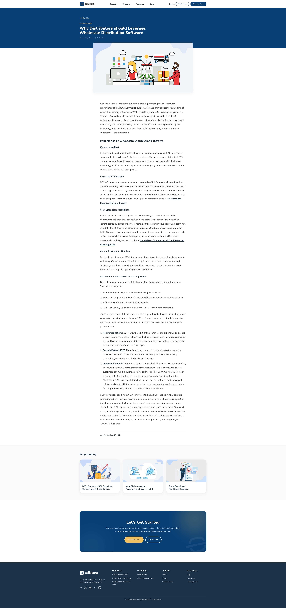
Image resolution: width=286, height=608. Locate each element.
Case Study (191, 578)
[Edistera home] (87, 4)
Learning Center (192, 582)
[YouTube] (90, 587)
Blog (152, 4)
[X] (85, 587)
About (164, 575)
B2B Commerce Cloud (120, 575)
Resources (140, 4)
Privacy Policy (156, 600)
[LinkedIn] (81, 587)
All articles (85, 18)
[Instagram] (99, 587)
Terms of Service (167, 582)
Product (113, 4)
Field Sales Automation (145, 578)
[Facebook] (95, 587)
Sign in (172, 4)
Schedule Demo (198, 4)
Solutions (126, 4)
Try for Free (182, 4)
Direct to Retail (142, 575)
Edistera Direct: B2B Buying (121, 578)
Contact (164, 578)
